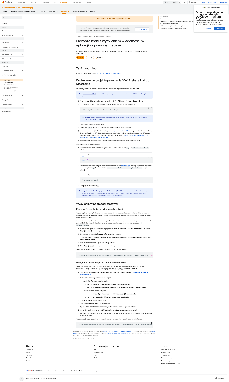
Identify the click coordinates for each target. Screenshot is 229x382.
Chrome (57, 371)
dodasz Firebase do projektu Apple (108, 73)
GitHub (28, 361)
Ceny (55, 2)
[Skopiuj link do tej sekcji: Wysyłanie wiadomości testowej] (120, 204)
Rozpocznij (220, 28)
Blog (203, 2)
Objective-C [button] (91, 155)
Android (90, 57)
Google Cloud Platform (77, 371)
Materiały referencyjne (80, 11)
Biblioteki (28, 358)
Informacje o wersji (166, 358)
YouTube (96, 358)
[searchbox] (12, 17)
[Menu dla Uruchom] (39, 2)
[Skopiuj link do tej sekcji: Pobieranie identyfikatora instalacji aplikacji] (124, 209)
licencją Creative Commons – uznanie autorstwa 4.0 (117, 331)
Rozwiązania (46, 2)
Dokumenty (63, 2)
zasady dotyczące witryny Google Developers (118, 333)
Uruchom (34, 2)
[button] (10, 31)
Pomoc (89, 2)
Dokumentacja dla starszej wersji (170, 363)
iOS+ (81, 57)
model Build (21, 2)
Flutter (99, 57)
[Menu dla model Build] (27, 2)
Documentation (8, 8)
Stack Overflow (165, 352)
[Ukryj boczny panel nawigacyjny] (21, 379)
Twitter (96, 355)
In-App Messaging (25, 8)
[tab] (83, 155)
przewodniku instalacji (89, 94)
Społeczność (77, 2)
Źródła (28, 352)
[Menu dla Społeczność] (83, 2)
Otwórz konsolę (212, 2)
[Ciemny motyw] (148, 108)
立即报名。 (128, 19)
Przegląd (5, 11)
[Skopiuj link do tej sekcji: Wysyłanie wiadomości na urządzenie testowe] (128, 263)
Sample (92, 11)
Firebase (78, 36)
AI (42, 11)
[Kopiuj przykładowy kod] (151, 108)
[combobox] (172, 2)
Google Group (165, 355)
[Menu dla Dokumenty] (69, 2)
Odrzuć (208, 28)
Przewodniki (29, 349)
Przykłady (29, 355)
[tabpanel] (116, 160)
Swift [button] (82, 155)
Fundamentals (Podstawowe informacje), (23, 11)
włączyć (121, 131)
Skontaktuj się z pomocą (168, 349)
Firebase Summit (98, 352)
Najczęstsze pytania (167, 361)
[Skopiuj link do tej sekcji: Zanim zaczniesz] (99, 69)
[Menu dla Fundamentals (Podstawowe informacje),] (37, 11)
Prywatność (35, 378)
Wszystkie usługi (92, 371)
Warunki (28, 378)
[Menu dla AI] (45, 11)
